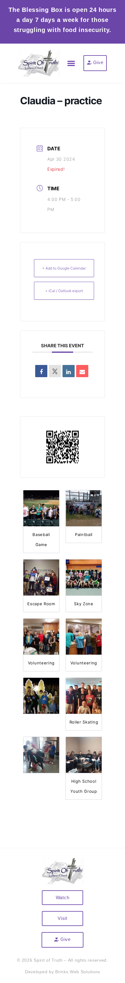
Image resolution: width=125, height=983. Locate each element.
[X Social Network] (55, 371)
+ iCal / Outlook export (64, 290)
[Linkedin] (68, 371)
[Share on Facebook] (41, 371)
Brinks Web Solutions (77, 971)
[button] (71, 63)
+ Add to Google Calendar (64, 268)
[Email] (82, 371)
